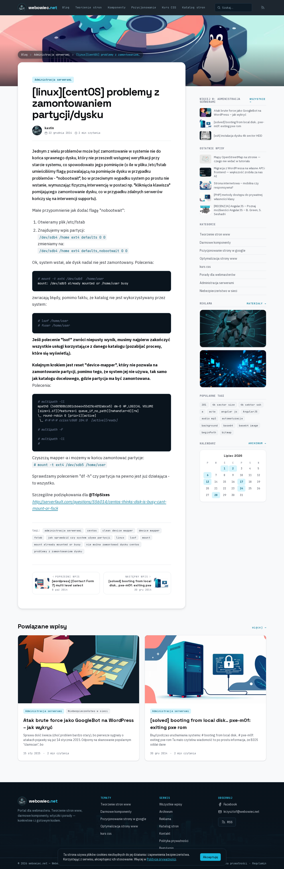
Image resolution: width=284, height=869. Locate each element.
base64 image (248, 425)
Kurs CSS (169, 7)
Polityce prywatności (161, 859)
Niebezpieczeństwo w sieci (88, 711)
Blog (65, 7)
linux (120, 537)
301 (204, 404)
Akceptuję (210, 857)
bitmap (226, 432)
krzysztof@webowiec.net (241, 812)
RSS (230, 822)
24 (241, 488)
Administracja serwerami (52, 54)
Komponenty (117, 7)
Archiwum (166, 812)
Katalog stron (193, 7)
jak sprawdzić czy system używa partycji (79, 537)
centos (92, 530)
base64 (228, 425)
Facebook (230, 804)
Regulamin (166, 848)
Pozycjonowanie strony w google (123, 819)
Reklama (165, 819)
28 (215, 495)
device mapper (149, 530)
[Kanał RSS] (262, 7)
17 (241, 482)
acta (212, 411)
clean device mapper (118, 530)
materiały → (256, 303)
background (210, 425)
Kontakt (164, 834)
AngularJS (250, 411)
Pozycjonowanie (143, 7)
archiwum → (257, 443)
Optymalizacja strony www (119, 826)
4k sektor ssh (251, 404)
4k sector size (223, 404)
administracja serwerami (63, 530)
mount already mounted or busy (57, 544)
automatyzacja (232, 418)
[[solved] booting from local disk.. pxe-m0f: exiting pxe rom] (205, 669)
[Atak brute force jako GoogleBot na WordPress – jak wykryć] (78, 669)
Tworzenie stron (88, 7)
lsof (133, 537)
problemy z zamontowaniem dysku (58, 551)
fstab (38, 537)
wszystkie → (258, 100)
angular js (229, 411)
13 (207, 482)
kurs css (106, 834)
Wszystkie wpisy (170, 804)
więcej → (259, 627)
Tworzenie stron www (116, 804)
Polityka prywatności (173, 841)
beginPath (209, 432)
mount (146, 537)
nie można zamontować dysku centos (112, 544)
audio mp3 (209, 418)
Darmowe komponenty (116, 812)
